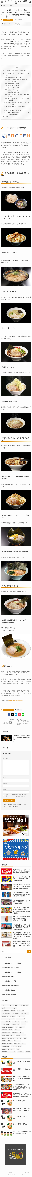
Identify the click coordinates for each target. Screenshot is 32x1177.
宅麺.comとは (9, 117)
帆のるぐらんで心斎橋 (7, 1043)
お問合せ (27, 1172)
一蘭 (16, 1027)
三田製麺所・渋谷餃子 (7, 1030)
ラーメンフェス (15, 1021)
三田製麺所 (21, 1027)
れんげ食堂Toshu (6, 1013)
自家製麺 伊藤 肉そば (14, 92)
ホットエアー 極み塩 (13, 85)
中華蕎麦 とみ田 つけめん (15, 77)
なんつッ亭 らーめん (13, 87)
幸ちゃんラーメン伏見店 (20, 1043)
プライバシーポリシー (19, 1172)
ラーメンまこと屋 (20, 1019)
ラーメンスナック (6, 1021)
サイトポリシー (10, 1172)
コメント (5, 758)
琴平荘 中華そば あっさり (15, 110)
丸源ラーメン (17, 1030)
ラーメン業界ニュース (8, 19)
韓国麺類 (28, 1051)
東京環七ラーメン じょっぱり (9, 1051)
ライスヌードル (20, 1016)
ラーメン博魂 (24, 1021)
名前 (4, 778)
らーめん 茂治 (20, 1010)
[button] (9, 714)
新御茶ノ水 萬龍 (5, 1046)
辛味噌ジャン (21, 1051)
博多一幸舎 (18, 1038)
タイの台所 (12, 1016)
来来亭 (18, 1049)
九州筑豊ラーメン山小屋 (17, 1032)
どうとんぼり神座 (24, 1005)
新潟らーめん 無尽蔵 (16, 1046)
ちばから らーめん (13, 90)
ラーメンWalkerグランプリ (8, 1019)
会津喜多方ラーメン (21, 1035)
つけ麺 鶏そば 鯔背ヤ (13, 1005)
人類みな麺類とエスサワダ (8, 1035)
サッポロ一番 (5, 1016)
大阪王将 (4, 1041)
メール (5, 783)
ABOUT (4, 1172)
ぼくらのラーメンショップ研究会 (16, 2)
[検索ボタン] (30, 2)
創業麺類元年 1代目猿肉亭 (8, 1038)
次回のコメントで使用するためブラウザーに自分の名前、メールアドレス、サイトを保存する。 (16, 795)
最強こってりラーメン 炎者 (8, 1049)
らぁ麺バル (4, 1008)
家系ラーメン (17, 1041)
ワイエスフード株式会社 (7, 1027)
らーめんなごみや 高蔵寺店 (8, 1010)
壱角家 (24, 1038)
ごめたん (4, 1005)
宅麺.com (19, 710)
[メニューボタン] (2, 2)
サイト (4, 789)
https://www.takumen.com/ (15, 700)
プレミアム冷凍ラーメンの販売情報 (15, 70)
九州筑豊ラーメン (6, 1032)
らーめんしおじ (12, 1008)
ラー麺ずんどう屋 (15, 1024)
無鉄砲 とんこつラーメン (15, 83)
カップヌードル (15, 1013)
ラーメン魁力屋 (5, 1024)
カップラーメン (24, 1013)
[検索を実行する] (29, 951)
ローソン (23, 1024)
